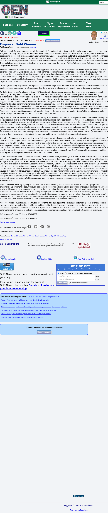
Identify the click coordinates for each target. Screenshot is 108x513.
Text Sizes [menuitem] (88, 25)
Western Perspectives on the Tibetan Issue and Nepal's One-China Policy (25, 300)
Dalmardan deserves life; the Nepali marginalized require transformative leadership (29, 310)
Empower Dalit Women (18, 44)
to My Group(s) (6, 239)
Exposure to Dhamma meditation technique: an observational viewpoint (25, 303)
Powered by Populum (78, 510)
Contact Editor (47, 259)
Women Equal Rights (52, 236)
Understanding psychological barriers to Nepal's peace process (22, 317)
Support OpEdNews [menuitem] (63, 25)
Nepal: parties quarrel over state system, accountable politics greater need (26, 314)
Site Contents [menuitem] (36, 25)
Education (19, 236)
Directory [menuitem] (22, 24)
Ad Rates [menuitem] (75, 25)
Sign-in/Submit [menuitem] (49, 25)
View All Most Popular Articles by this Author (44, 297)
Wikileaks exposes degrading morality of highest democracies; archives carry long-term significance (34, 307)
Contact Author (11, 259)
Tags (63, 236)
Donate (33, 285)
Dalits (13, 236)
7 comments (34, 47)
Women (26, 236)
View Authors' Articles (86, 259)
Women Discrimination (37, 236)
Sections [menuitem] (8, 24)
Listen (44, 33)
